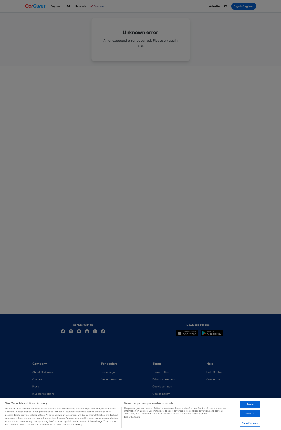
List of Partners (132, 417)
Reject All (250, 413)
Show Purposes (250, 423)
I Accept (250, 404)
